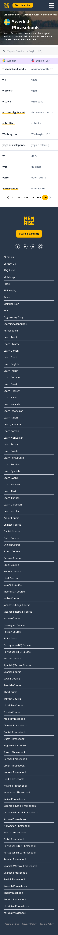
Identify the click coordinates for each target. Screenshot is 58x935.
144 (32, 197)
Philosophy (10, 290)
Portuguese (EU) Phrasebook (20, 852)
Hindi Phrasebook (14, 779)
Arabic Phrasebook (14, 718)
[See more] (51, 5)
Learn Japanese (12, 424)
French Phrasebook (14, 752)
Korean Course (12, 618)
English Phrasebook (15, 745)
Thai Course (10, 692)
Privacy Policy (29, 924)
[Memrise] (6, 5)
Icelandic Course (13, 585)
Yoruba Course (12, 712)
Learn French (11, 370)
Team (7, 297)
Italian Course (11, 598)
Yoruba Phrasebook (15, 912)
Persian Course (12, 631)
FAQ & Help (10, 270)
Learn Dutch (10, 357)
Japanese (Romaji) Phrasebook (21, 812)
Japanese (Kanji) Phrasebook (20, 805)
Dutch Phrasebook (14, 738)
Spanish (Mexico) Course (17, 665)
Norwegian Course (14, 625)
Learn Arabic (11, 337)
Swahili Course (12, 678)
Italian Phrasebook (14, 799)
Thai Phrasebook (13, 892)
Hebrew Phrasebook (15, 772)
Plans (7, 283)
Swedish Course (31, 14)
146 (45, 197)
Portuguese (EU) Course (17, 651)
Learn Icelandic (12, 404)
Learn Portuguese (14, 457)
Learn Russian (11, 464)
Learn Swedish (11, 14)
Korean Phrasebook (15, 819)
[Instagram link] (40, 246)
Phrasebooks (11, 330)
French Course (12, 551)
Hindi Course (11, 578)
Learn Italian (11, 417)
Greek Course (11, 564)
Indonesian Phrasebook (17, 792)
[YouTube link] (32, 246)
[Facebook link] (17, 246)
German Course (12, 558)
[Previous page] (8, 197)
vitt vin (6, 101)
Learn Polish (11, 451)
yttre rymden (10, 188)
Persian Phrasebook (15, 832)
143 (26, 197)
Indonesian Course (14, 591)
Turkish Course (12, 698)
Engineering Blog (13, 317)
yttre (5, 177)
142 (20, 197)
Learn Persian (11, 444)
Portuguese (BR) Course (17, 645)
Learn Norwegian (13, 437)
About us (9, 257)
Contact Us (10, 263)
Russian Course (12, 658)
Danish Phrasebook (15, 732)
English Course (12, 544)
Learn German (12, 377)
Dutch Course (11, 538)
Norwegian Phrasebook (17, 825)
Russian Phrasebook (15, 859)
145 (39, 197)
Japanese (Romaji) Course (18, 611)
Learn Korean (11, 431)
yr (3, 155)
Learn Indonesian (13, 411)
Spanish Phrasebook (15, 872)
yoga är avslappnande (14, 145)
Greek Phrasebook (14, 765)
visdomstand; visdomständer (14, 69)
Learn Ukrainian (13, 504)
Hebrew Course (12, 571)
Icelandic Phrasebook (15, 785)
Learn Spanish (12, 471)
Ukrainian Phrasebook (16, 906)
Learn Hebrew (11, 390)
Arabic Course (11, 518)
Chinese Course (12, 524)
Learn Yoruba (11, 511)
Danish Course (12, 531)
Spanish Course (12, 672)
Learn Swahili (11, 477)
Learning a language (15, 324)
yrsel (5, 166)
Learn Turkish (11, 498)
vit (4, 79)
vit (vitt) (7, 90)
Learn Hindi (10, 397)
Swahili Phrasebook (15, 879)
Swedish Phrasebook (15, 886)
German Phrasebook (15, 759)
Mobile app (10, 277)
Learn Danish (11, 350)
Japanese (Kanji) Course (17, 605)
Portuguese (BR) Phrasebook (20, 846)
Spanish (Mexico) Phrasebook (20, 866)
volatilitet (8, 123)
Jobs (6, 310)
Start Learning (22, 5)
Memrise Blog (11, 303)
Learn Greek (10, 384)
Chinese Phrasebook (15, 725)
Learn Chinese (12, 344)
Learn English (11, 364)
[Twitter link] (25, 246)
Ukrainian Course (13, 705)
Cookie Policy (47, 924)
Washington (9, 134)
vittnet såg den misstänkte (14, 112)
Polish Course (11, 638)
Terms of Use (11, 924)
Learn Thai (10, 491)
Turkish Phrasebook (15, 899)
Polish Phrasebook (14, 839)
